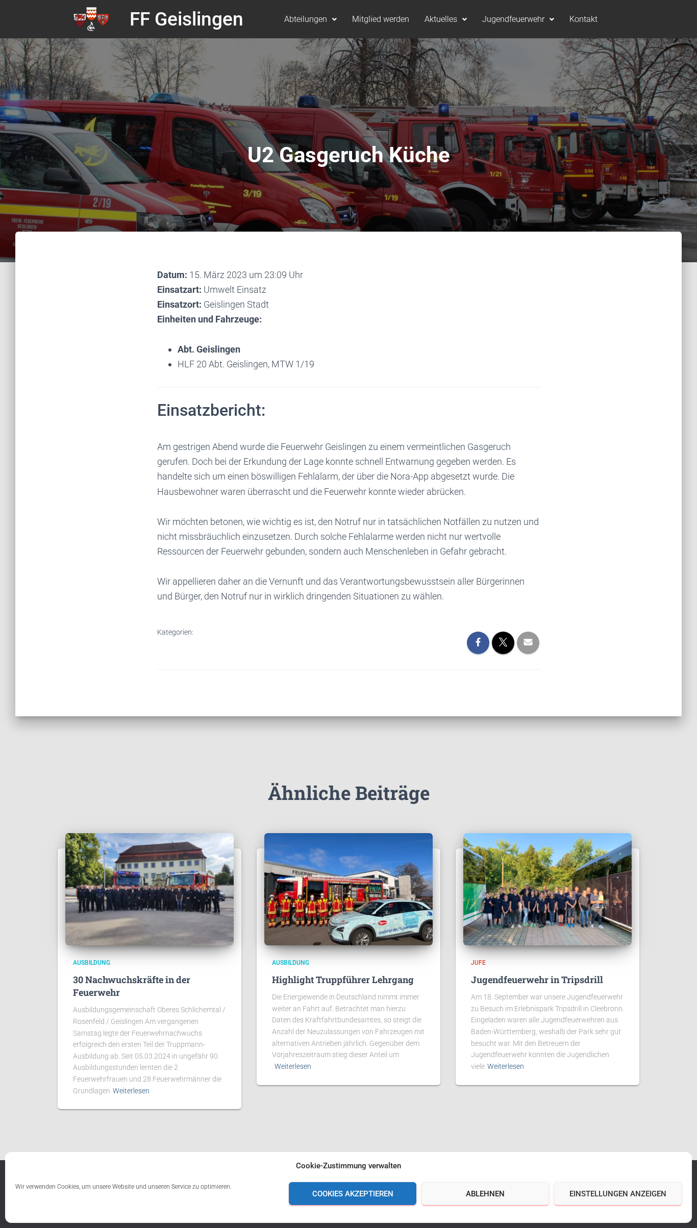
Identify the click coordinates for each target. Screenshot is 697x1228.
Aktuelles (441, 19)
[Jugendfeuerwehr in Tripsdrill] (547, 889)
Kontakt (583, 19)
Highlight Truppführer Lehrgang (343, 979)
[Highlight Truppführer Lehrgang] (348, 889)
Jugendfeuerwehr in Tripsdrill (537, 979)
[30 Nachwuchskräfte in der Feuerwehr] (149, 889)
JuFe (478, 962)
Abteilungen (305, 19)
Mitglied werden (380, 19)
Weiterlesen (131, 1091)
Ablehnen (485, 1193)
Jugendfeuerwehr (513, 19)
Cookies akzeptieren (352, 1193)
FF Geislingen (186, 19)
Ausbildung (91, 962)
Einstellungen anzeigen (617, 1193)
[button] (310, 19)
